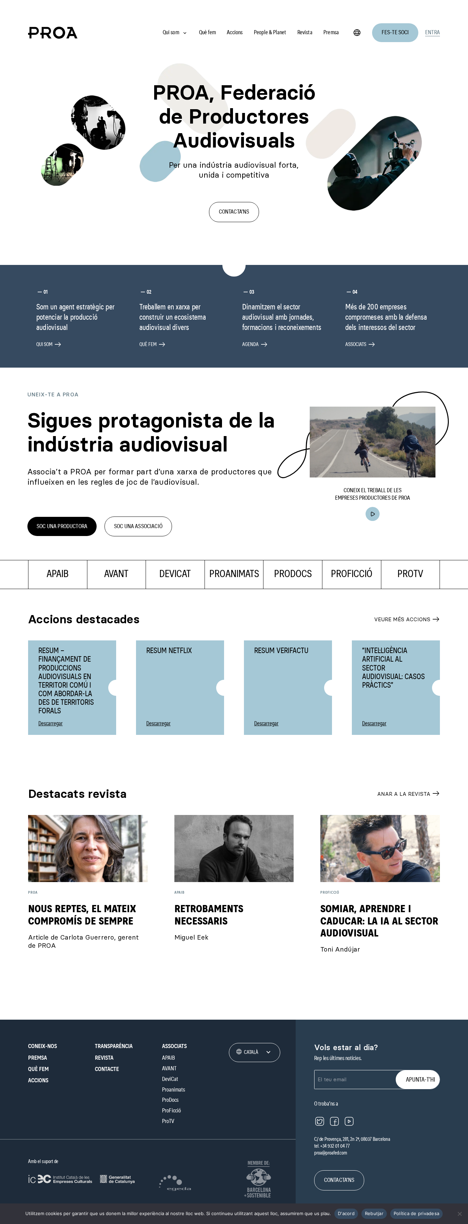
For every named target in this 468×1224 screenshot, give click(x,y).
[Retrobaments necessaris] (234, 848)
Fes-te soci (395, 32)
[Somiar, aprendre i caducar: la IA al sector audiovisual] (380, 848)
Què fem (207, 32)
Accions (235, 32)
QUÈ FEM (152, 344)
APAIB (179, 892)
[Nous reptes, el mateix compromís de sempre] (88, 848)
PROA (32, 892)
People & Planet (270, 32)
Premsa (331, 32)
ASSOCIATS (360, 344)
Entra (432, 32)
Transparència (114, 1046)
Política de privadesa (416, 1213)
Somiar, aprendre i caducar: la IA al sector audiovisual (379, 921)
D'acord (346, 1213)
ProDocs (170, 1100)
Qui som (171, 32)
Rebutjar (374, 1213)
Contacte (107, 1069)
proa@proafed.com (330, 1153)
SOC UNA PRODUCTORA (62, 526)
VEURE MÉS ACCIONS (407, 620)
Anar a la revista (408, 794)
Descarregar (50, 723)
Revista (304, 32)
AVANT (169, 1069)
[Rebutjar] (459, 1213)
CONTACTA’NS (234, 212)
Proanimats (173, 1090)
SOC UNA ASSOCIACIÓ (138, 526)
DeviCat (170, 1079)
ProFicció (329, 892)
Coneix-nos (42, 1046)
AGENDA (255, 344)
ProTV (168, 1121)
